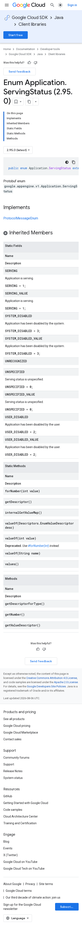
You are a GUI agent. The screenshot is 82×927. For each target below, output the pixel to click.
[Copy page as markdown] (29, 101)
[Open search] (52, 5)
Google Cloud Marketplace (20, 732)
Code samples (12, 809)
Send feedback (19, 71)
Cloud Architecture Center (20, 816)
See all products (14, 719)
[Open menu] (7, 5)
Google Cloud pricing (16, 725)
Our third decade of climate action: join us (33, 897)
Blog (6, 841)
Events (7, 848)
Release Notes (12, 771)
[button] (41, 233)
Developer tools (50, 49)
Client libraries (32, 24)
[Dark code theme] (66, 162)
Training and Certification (20, 823)
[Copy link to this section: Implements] (34, 207)
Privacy (30, 884)
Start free (15, 35)
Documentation (25, 49)
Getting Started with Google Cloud (25, 803)
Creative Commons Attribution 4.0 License (51, 678)
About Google (12, 884)
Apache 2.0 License (66, 682)
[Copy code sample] (73, 162)
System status (13, 778)
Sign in (72, 5)
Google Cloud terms (19, 890)
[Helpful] (29, 62)
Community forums (16, 757)
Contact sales (12, 739)
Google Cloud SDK (30, 17)
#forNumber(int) (38, 545)
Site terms (46, 884)
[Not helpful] (35, 62)
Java (58, 17)
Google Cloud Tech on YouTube (24, 868)
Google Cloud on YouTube (20, 861)
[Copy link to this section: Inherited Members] (57, 233)
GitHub (7, 796)
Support (8, 764)
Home (7, 49)
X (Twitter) (10, 855)
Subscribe (67, 907)
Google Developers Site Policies (46, 686)
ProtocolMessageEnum (20, 218)
